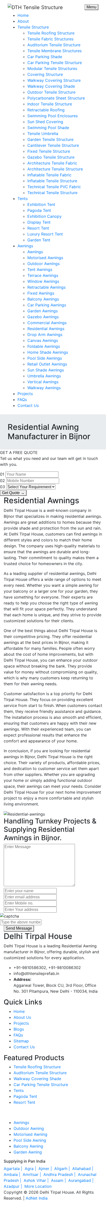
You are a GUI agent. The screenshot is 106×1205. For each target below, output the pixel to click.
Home (23, 15)
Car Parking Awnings (46, 304)
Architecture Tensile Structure (55, 169)
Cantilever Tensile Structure (53, 145)
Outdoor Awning (29, 1128)
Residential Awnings (45, 328)
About (23, 21)
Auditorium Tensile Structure (53, 44)
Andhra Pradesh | (60, 1174)
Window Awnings (43, 281)
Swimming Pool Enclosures (52, 115)
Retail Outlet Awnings (47, 364)
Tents (23, 198)
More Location (38, 1186)
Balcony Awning (28, 1146)
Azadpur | (13, 1186)
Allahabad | (83, 1168)
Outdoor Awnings (43, 263)
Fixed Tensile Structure (48, 151)
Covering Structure (45, 74)
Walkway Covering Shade (51, 86)
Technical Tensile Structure (52, 192)
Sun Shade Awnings (45, 370)
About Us (22, 1017)
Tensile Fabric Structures (50, 38)
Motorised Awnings (45, 257)
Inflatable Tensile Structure (52, 180)
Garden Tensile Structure (50, 139)
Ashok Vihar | (37, 1180)
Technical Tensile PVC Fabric (54, 186)
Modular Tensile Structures (52, 68)
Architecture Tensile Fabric (52, 163)
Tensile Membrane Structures (54, 50)
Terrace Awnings (42, 275)
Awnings (25, 245)
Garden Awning (28, 1152)
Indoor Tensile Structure (49, 103)
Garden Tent (38, 239)
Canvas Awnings (42, 340)
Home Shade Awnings (47, 352)
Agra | (31, 1168)
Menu (91, 7)
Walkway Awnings (44, 387)
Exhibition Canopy (44, 216)
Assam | (59, 1180)
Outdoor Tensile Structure (51, 92)
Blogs (19, 1029)
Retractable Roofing (46, 109)
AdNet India (37, 1198)
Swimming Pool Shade (48, 127)
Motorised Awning (30, 1134)
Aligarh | (62, 1168)
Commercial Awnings (47, 322)
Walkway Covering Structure (54, 80)
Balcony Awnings (43, 299)
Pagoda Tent (39, 210)
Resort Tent (38, 228)
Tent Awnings (39, 269)
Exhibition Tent (41, 204)
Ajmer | (45, 1168)
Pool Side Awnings (44, 358)
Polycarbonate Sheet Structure (56, 98)
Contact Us (28, 405)
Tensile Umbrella (42, 133)
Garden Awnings (42, 310)
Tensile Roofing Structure (50, 33)
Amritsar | (32, 1174)
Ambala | (12, 1174)
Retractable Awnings (46, 287)
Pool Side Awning (30, 1140)
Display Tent (39, 222)
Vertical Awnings (42, 381)
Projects (25, 393)
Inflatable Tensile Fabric (49, 174)
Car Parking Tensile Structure (54, 62)
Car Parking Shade (44, 56)
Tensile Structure (33, 27)
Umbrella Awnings (44, 375)
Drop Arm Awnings (44, 334)
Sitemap (21, 1040)
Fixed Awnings (40, 293)
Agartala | (13, 1168)
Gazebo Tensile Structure (50, 157)
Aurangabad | (81, 1180)
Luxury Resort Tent (45, 234)
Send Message (19, 928)
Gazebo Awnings (43, 316)
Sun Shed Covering (45, 121)
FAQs (22, 399)
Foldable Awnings (43, 346)
